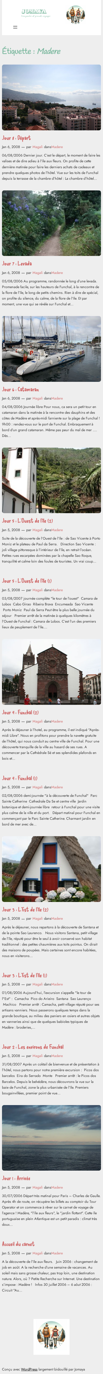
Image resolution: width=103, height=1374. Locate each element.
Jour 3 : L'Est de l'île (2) (25, 909)
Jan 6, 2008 (11, 146)
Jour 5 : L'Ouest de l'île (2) (27, 520)
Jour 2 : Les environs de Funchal (33, 1046)
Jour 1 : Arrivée (16, 1178)
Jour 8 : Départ (16, 137)
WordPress (29, 1369)
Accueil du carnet (18, 1243)
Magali (37, 146)
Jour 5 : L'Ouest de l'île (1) (27, 580)
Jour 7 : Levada (17, 263)
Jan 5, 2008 (11, 529)
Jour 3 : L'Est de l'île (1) (24, 975)
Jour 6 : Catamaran (20, 389)
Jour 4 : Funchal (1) (19, 778)
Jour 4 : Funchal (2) (20, 712)
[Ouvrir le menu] (15, 27)
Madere (57, 146)
